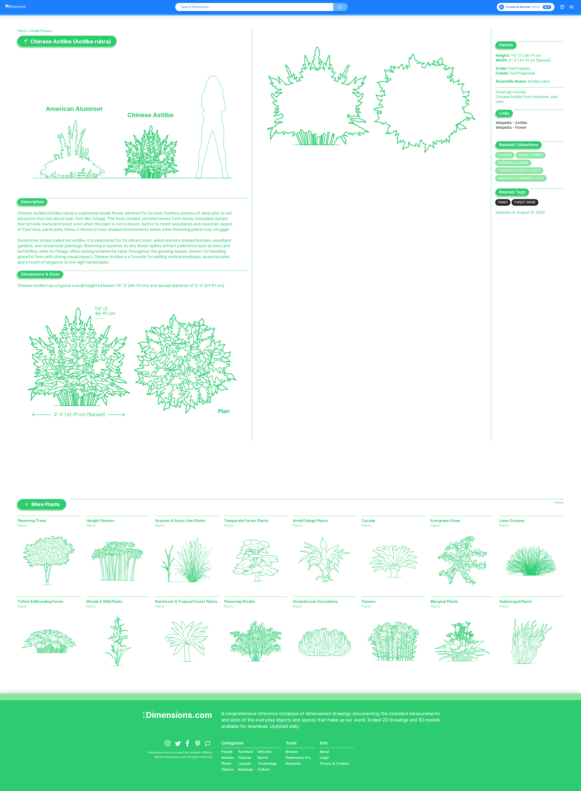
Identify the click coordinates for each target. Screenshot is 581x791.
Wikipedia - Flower (511, 127)
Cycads (368, 520)
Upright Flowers (100, 520)
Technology (267, 763)
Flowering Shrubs (239, 601)
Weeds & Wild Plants (104, 601)
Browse (292, 752)
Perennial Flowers (513, 163)
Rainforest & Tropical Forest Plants (186, 601)
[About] (562, 7)
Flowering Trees (31, 520)
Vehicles (264, 752)
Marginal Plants (444, 601)
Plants (22, 31)
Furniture (245, 752)
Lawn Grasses (511, 520)
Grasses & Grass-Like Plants (180, 520)
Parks (503, 202)
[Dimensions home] (15, 7)
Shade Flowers (41, 31)
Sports (263, 757)
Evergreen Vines (445, 520)
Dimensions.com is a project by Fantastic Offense (180, 752)
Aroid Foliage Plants (310, 520)
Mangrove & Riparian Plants (521, 178)
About (324, 752)
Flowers (505, 155)
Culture (264, 769)
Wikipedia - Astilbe (511, 123)
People (226, 752)
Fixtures (244, 757)
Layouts (244, 763)
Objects (227, 769)
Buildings (245, 769)
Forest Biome (525, 202)
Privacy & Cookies (334, 763)
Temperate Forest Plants (519, 171)
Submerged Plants (515, 601)
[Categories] (571, 7)
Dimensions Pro (298, 757)
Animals (227, 757)
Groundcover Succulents (315, 601)
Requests (293, 763)
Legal (324, 757)
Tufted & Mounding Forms (40, 601)
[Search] (340, 7)
